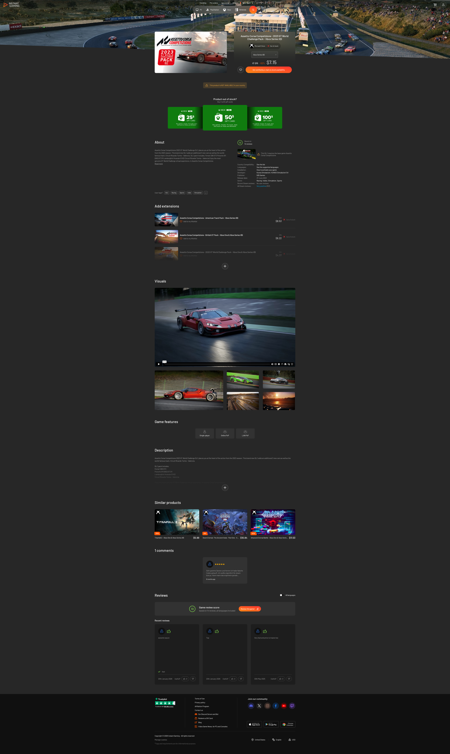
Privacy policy (200, 702)
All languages (290, 595)
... (205, 193)
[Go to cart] (435, 5)
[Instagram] (267, 706)
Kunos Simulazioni (263, 173)
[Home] (11, 5)
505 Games (261, 175)
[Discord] (251, 706)
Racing (259, 181)
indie (189, 193)
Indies (265, 181)
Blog (234, 3)
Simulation (272, 181)
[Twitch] (292, 706)
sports (182, 193)
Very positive (262, 186)
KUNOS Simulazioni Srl (279, 173)
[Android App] (271, 724)
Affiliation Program (202, 706)
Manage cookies (161, 740)
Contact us (199, 710)
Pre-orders (214, 3)
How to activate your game (267, 170)
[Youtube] (284, 706)
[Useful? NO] (193, 678)
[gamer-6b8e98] (209, 564)
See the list (261, 164)
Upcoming (225, 3)
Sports (279, 181)
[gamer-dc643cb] (161, 631)
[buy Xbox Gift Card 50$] (225, 118)
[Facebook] (275, 706)
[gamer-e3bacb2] (209, 631)
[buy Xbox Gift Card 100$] (263, 118)
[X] (259, 706)
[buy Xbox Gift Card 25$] (187, 118)
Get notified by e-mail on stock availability (269, 70)
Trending (203, 3)
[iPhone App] (254, 724)
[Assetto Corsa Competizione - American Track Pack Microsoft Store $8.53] (166, 219)
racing (174, 193)
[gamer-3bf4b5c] (257, 631)
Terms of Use (200, 699)
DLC (166, 193)
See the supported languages (267, 167)
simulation (198, 193)
